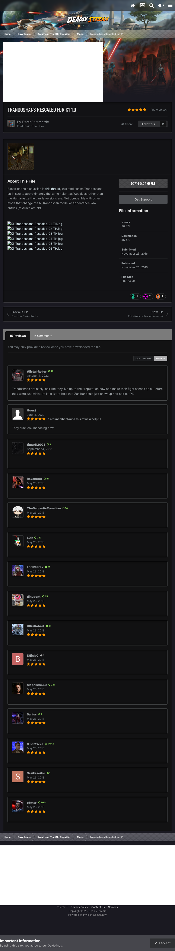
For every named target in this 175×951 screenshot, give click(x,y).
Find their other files (30, 126)
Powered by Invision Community (87, 914)
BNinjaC (33, 655)
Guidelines (55, 945)
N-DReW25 (35, 744)
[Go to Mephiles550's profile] (17, 688)
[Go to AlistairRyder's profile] (17, 375)
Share (128, 124)
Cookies (113, 907)
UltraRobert (35, 626)
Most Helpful (144, 358)
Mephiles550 (37, 685)
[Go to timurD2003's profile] (17, 448)
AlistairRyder (37, 371)
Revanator (34, 479)
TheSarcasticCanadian (44, 508)
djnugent (34, 596)
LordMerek (35, 567)
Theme (61, 907)
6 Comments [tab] (43, 336)
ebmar (31, 802)
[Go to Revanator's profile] (17, 482)
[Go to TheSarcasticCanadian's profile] (17, 512)
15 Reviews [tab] (18, 336)
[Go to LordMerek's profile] (17, 570)
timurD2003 (36, 444)
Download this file (143, 183)
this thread (52, 188)
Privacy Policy (79, 907)
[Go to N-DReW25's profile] (17, 747)
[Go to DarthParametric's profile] (11, 123)
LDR (30, 538)
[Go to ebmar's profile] (17, 806)
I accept (164, 943)
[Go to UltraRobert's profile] (17, 629)
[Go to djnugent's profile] (17, 600)
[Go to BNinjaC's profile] (17, 659)
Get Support (143, 199)
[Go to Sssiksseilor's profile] (17, 776)
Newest (160, 358)
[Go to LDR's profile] (17, 541)
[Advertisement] (53, 72)
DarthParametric (35, 122)
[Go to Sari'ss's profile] (17, 718)
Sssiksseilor (36, 773)
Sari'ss (32, 714)
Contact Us (98, 907)
